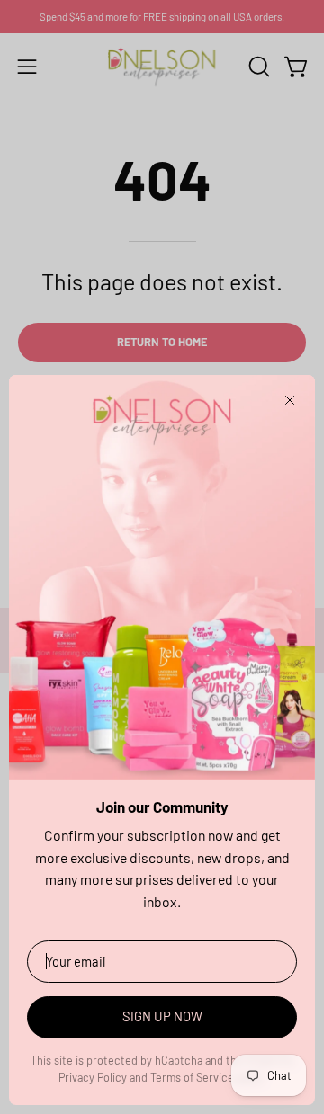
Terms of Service (192, 1077)
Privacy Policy (92, 1077)
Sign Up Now (162, 1016)
